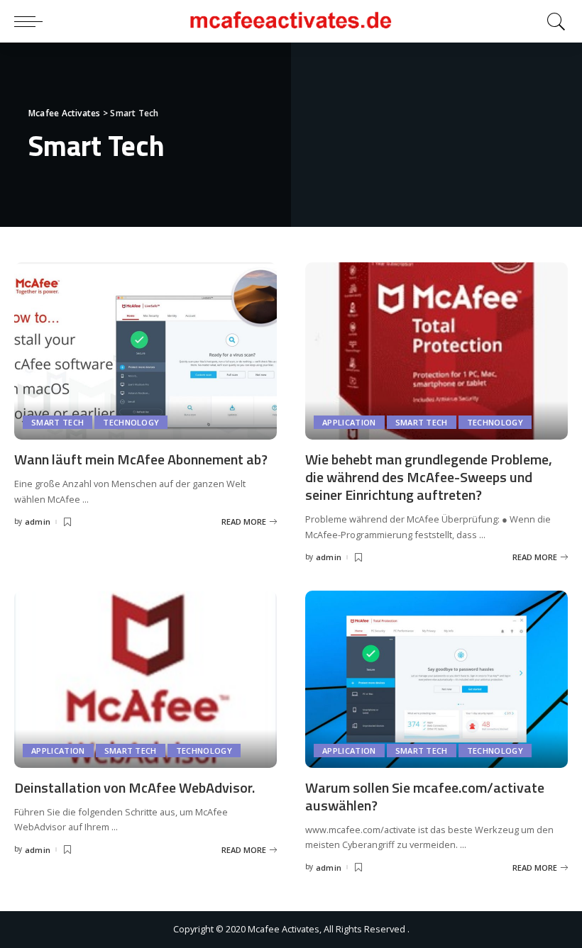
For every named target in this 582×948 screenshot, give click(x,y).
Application (349, 422)
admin (38, 521)
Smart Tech (57, 422)
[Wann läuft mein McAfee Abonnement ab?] (145, 351)
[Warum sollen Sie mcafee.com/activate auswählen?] (436, 679)
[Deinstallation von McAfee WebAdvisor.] (145, 679)
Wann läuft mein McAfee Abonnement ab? (141, 459)
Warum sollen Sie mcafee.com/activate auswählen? (424, 796)
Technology (131, 422)
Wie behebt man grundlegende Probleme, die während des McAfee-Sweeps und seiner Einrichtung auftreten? (428, 477)
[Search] (553, 21)
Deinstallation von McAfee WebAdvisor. (134, 787)
